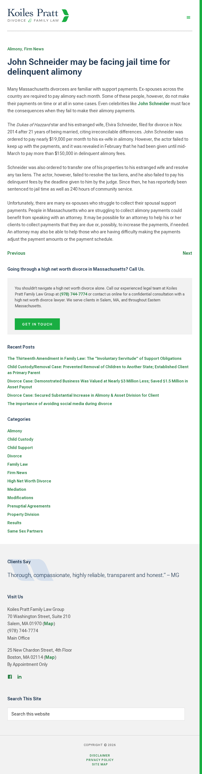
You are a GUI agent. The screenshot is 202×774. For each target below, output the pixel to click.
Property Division (23, 514)
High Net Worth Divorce (29, 481)
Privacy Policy (100, 760)
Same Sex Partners (25, 531)
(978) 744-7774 (73, 294)
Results (14, 523)
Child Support (20, 447)
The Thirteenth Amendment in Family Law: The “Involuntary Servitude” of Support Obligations (94, 358)
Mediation (16, 489)
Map (48, 623)
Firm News (34, 49)
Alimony (14, 49)
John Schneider (154, 103)
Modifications (20, 497)
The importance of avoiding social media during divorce (59, 403)
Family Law (17, 464)
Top (190, 764)
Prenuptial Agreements (28, 506)
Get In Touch (37, 324)
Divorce (14, 456)
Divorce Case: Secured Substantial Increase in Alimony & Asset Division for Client (83, 395)
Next (187, 253)
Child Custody (20, 439)
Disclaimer (100, 755)
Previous (16, 253)
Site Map (100, 764)
